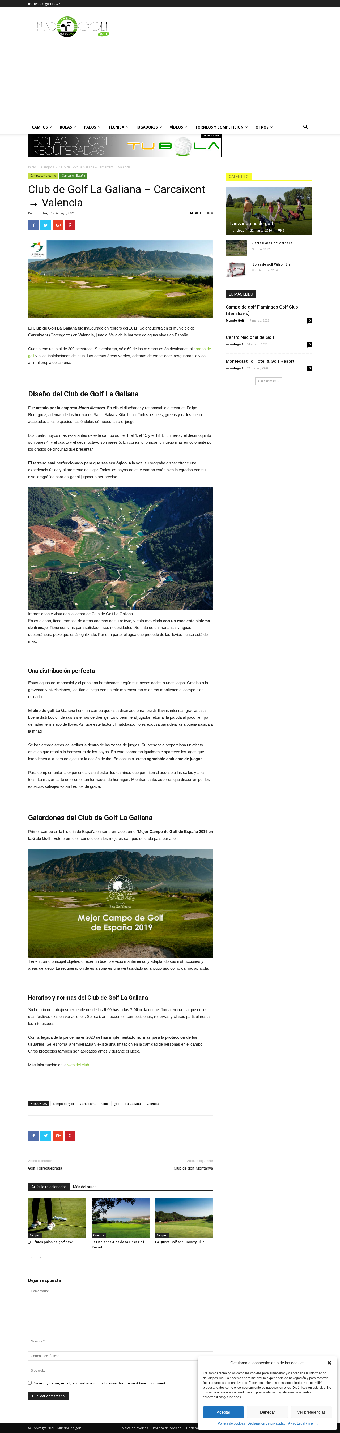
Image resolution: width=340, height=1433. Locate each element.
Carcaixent (88, 1104)
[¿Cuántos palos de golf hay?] (57, 1218)
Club (104, 1104)
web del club (78, 1065)
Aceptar (223, 1412)
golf (117, 1104)
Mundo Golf (235, 320)
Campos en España (73, 175)
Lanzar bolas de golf (251, 223)
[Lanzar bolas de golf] (269, 211)
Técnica (116, 127)
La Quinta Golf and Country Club (180, 1242)
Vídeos (176, 127)
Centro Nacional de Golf (250, 337)
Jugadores (147, 127)
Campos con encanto (43, 175)
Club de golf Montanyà (193, 1168)
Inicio (32, 167)
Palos (90, 127)
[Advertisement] (170, 81)
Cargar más (267, 381)
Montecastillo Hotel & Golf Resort (260, 361)
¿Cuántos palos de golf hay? (50, 1242)
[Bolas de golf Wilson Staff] (236, 269)
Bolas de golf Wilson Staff (272, 264)
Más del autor (84, 1187)
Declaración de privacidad (267, 1423)
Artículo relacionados (49, 1187)
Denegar (267, 1412)
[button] (329, 1363)
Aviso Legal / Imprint (302, 1423)
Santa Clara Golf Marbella (272, 243)
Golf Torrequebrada (45, 1168)
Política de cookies (231, 1423)
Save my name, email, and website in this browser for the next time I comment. (100, 1383)
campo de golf (63, 1104)
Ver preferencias (311, 1412)
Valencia (153, 1104)
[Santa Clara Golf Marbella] (236, 248)
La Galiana (133, 1104)
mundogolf (43, 213)
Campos (40, 127)
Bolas (66, 127)
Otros (262, 127)
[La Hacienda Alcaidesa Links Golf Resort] (121, 1218)
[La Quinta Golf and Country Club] (184, 1218)
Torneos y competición (219, 127)
